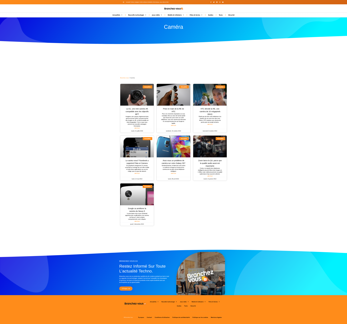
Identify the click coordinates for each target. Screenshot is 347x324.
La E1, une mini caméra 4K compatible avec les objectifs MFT (137, 111)
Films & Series (195, 15)
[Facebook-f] (211, 2)
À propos (141, 317)
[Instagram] (220, 2)
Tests (221, 15)
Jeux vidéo (156, 15)
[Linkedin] (217, 2)
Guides (210, 15)
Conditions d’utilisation (162, 317)
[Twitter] (214, 2)
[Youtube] (223, 2)
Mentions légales (216, 317)
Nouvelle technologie (136, 15)
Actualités (116, 15)
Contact (149, 317)
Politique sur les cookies (200, 317)
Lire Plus (137, 128)
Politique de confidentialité (181, 317)
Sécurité (231, 15)
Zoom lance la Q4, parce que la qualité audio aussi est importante (210, 163)
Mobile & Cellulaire (175, 15)
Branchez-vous (124, 78)
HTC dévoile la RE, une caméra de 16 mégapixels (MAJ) (210, 111)
